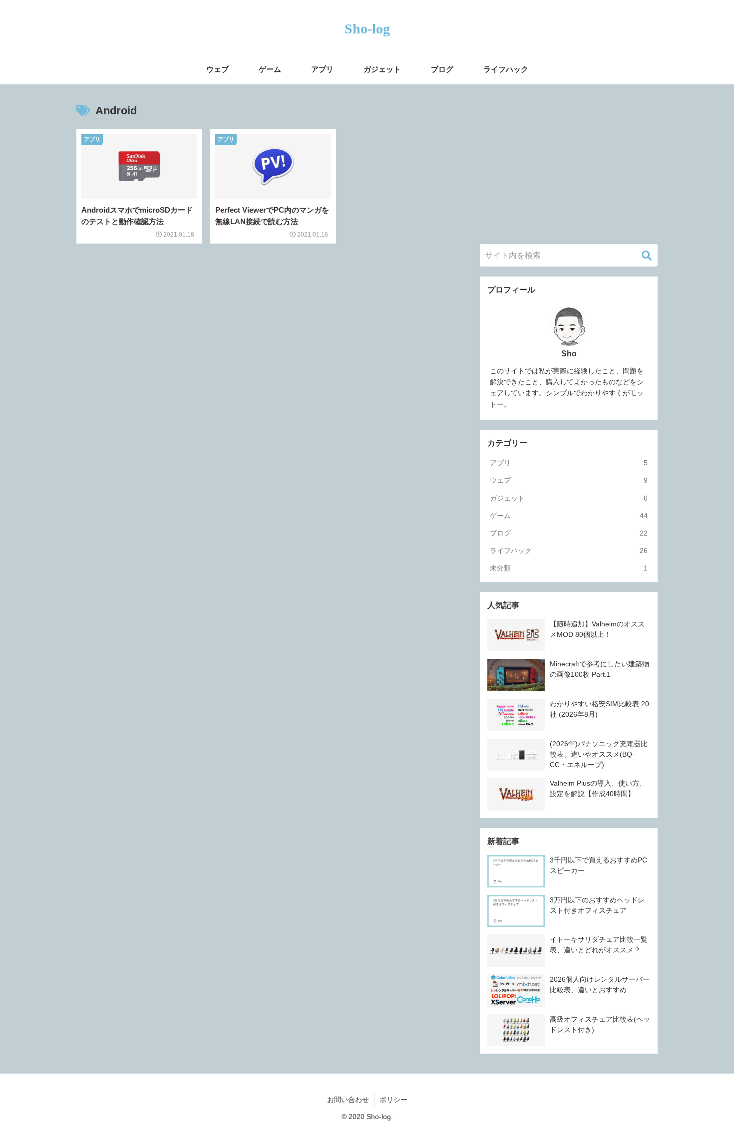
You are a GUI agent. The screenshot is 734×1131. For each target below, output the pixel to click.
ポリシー (393, 1100)
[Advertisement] (569, 164)
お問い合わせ (348, 1100)
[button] (646, 256)
